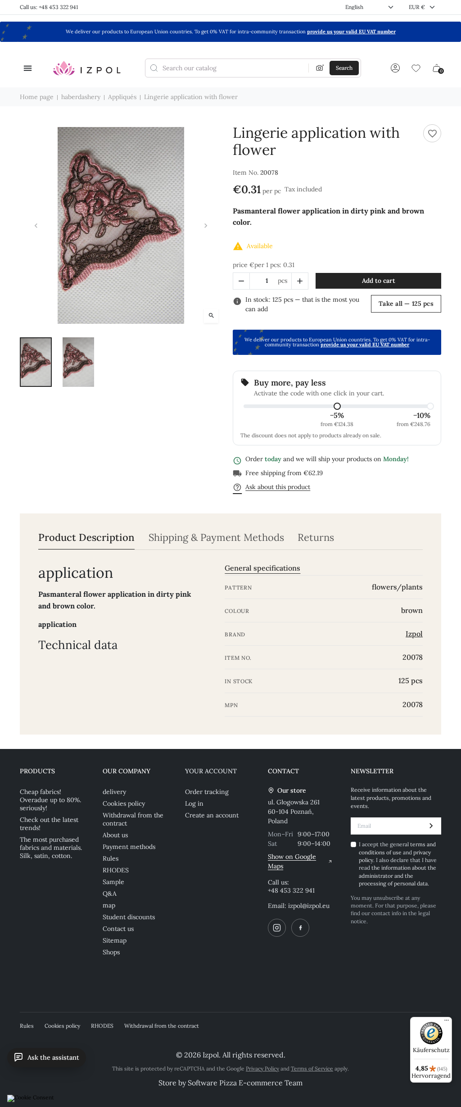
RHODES (116, 870)
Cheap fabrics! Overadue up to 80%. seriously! (50, 800)
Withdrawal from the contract (133, 819)
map (109, 905)
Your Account (211, 771)
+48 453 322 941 (291, 890)
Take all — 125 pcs (406, 303)
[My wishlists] (416, 68)
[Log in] (395, 68)
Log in (194, 803)
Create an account (212, 815)
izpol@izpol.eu (309, 906)
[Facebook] (300, 928)
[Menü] (446, 1022)
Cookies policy (124, 803)
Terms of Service (312, 1068)
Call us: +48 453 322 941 (49, 7)
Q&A (110, 893)
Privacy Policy (262, 1068)
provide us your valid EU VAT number (351, 31)
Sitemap (115, 940)
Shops (111, 952)
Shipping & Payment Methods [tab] (216, 537)
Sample (113, 882)
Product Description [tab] (86, 537)
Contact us (118, 929)
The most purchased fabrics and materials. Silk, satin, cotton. (51, 847)
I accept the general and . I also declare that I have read (398, 864)
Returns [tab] (316, 537)
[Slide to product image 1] (36, 362)
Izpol (414, 633)
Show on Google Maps (292, 861)
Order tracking (207, 792)
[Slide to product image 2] (79, 362)
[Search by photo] (320, 68)
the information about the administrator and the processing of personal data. (397, 875)
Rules (110, 858)
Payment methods (129, 847)
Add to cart (378, 281)
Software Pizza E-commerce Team (245, 1082)
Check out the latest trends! (49, 824)
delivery (114, 792)
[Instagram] (277, 928)
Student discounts (129, 917)
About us (115, 835)
